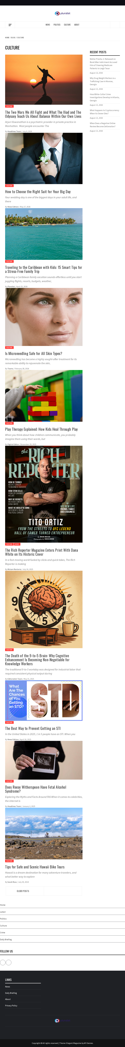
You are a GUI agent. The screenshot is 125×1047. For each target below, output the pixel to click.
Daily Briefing (6, 939)
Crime (2, 932)
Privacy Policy (11, 1005)
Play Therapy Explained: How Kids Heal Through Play (41, 429)
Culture (67, 24)
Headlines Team (14, 131)
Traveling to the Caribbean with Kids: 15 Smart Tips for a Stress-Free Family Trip (43, 269)
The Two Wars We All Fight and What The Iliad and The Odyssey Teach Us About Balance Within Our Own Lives (43, 114)
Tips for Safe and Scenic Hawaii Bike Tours (34, 867)
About (76, 24)
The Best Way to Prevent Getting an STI (33, 728)
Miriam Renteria (14, 569)
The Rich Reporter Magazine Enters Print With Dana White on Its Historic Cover (41, 552)
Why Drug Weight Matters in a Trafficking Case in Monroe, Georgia (102, 81)
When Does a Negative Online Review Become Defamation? (102, 125)
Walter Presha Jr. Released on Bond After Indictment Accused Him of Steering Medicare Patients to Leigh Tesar (103, 64)
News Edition (13, 206)
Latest (3, 912)
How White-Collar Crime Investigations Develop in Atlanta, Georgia (105, 97)
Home (2, 905)
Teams (11, 368)
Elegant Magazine (73, 1043)
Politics (57, 24)
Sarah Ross (12, 882)
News (48, 24)
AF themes (88, 1043)
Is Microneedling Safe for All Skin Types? (33, 353)
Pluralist (11, 286)
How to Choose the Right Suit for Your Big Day (38, 191)
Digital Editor (13, 444)
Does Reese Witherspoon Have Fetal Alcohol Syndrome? (35, 789)
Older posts (23, 891)
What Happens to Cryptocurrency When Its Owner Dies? (104, 112)
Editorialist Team (15, 679)
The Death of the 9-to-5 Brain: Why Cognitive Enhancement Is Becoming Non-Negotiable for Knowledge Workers (37, 659)
